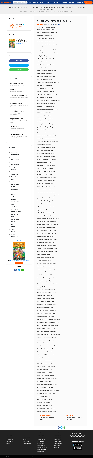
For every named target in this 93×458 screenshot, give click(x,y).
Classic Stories (14, 162)
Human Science (15, 192)
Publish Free (88, 2)
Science (13, 231)
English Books (41, 433)
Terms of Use (10, 439)
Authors (25, 439)
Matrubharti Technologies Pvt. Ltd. (22, 456)
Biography (13, 199)
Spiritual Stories (15, 154)
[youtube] (80, 436)
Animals (13, 226)
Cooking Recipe (15, 201)
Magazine (13, 169)
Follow (20, 26)
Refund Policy (10, 441)
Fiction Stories (14, 157)
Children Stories (15, 164)
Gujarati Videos (26, 437)
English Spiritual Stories (21, 45)
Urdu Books (41, 451)
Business (13, 221)
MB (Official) (19, 24)
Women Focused (15, 177)
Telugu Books (41, 443)
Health (12, 196)
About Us (35, 2)
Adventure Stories (15, 189)
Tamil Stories (57, 445)
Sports (12, 224)
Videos (48, 2)
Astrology (13, 229)
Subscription (72, 2)
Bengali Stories (57, 441)
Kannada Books (42, 449)
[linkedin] (83, 436)
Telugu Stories (57, 447)
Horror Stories (14, 206)
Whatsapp (19, 69)
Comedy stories (15, 167)
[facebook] (71, 436)
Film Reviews (14, 209)
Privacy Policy (10, 437)
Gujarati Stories (57, 435)
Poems (12, 172)
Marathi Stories (57, 437)
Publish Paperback (27, 443)
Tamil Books (41, 441)
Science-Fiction (15, 219)
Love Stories (14, 182)
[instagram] (74, 436)
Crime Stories (14, 236)
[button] (25, 2)
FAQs (8, 443)
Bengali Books (41, 445)
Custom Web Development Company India (54, 456)
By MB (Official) (19, 43)
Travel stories (14, 174)
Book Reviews (14, 214)
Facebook (19, 60)
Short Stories (14, 152)
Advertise (64, 2)
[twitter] (77, 436)
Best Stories (25, 433)
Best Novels (25, 435)
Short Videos (26, 441)
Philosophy (13, 194)
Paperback (56, 2)
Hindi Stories (57, 433)
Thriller (12, 216)
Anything (13, 234)
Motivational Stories (16, 159)
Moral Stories (14, 187)
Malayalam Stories (58, 443)
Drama (12, 179)
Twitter (19, 65)
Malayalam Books (42, 447)
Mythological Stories (16, 211)
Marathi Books (41, 439)
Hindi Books (41, 435)
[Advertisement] (19, 284)
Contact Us (80, 2)
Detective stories (15, 184)
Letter (12, 204)
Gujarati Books (41, 437)
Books (42, 2)
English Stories (57, 439)
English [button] (29, 2)
